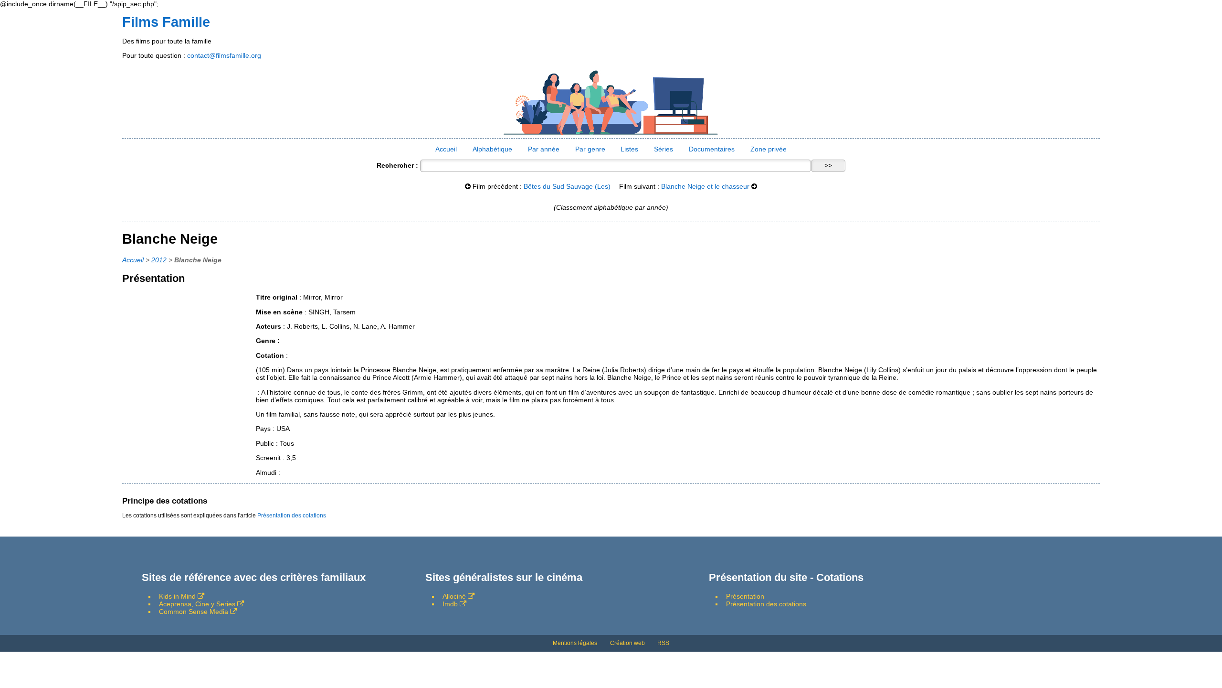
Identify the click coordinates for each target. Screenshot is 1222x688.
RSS (663, 643)
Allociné (454, 596)
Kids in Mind (177, 596)
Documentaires (712, 149)
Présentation (745, 596)
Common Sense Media (193, 611)
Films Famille (166, 22)
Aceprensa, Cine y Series (197, 604)
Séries (663, 149)
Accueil (446, 149)
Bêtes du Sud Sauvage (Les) (567, 186)
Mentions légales (575, 643)
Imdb (450, 604)
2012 (159, 260)
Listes (629, 149)
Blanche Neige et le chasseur (705, 186)
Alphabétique (492, 149)
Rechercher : (397, 165)
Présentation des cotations (291, 515)
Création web (627, 643)
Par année (543, 149)
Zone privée (768, 149)
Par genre (590, 149)
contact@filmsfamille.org (224, 55)
